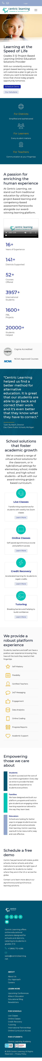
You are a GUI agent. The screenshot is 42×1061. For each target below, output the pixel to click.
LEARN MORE (14, 989)
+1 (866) (11, 948)
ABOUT (11, 972)
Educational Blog (15, 999)
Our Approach (14, 980)
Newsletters (13, 1002)
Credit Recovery (15, 1022)
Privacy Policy (20, 1054)
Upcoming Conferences (18, 993)
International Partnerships (19, 1028)
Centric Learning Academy (19, 1041)
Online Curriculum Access (19, 1031)
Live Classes (13, 1016)
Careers (11, 983)
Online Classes (14, 1019)
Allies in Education (16, 996)
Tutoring (12, 1025)
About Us (12, 977)
